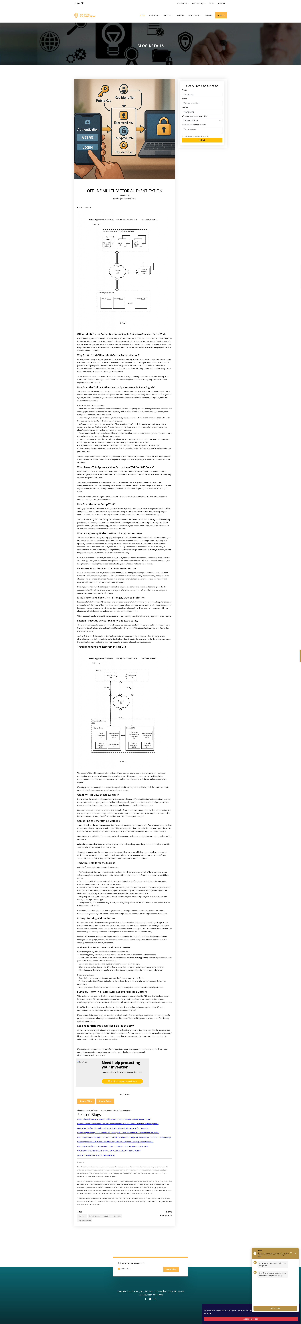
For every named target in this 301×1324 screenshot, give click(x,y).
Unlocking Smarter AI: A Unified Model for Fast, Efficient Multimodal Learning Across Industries (115, 1142)
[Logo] (85, 15)
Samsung (117, 1216)
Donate (221, 15)
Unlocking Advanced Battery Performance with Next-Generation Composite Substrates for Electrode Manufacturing (124, 1137)
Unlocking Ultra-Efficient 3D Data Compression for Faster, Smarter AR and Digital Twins (112, 1146)
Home (142, 15)
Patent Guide (105, 1101)
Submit (202, 140)
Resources (182, 3)
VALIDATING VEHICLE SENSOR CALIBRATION (96, 1155)
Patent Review (94, 1216)
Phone (185, 107)
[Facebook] (75, 3)
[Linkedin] (78, 3)
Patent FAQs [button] (198, 3)
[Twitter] (82, 3)
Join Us (221, 3)
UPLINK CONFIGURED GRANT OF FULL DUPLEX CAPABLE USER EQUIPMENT (109, 1151)
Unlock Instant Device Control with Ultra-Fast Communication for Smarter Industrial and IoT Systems (117, 1123)
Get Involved (194, 15)
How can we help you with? (194, 124)
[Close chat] (295, 1253)
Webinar (180, 15)
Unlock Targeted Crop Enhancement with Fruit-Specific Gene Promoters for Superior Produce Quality (118, 1133)
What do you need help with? (194, 116)
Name (184, 90)
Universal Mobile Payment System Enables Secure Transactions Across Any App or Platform (114, 1119)
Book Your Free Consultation (123, 1081)
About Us (153, 15)
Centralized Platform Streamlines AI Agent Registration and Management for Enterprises (113, 1128)
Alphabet (82, 1216)
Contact (209, 15)
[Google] (166, 1215)
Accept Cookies (251, 1319)
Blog (211, 3)
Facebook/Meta (85, 1220)
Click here (81, 1055)
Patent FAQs (86, 1101)
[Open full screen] (291, 1253)
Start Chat (275, 1308)
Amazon (107, 1216)
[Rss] (171, 1215)
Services (167, 15)
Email (184, 98)
